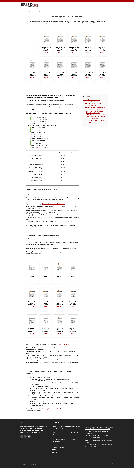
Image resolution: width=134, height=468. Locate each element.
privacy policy (56, 445)
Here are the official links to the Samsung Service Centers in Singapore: (97, 120)
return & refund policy (58, 447)
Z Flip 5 (38, 131)
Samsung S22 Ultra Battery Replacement (88, 50)
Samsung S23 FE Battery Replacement (32, 75)
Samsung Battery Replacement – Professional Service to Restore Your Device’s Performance (94, 103)
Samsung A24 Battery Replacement (45, 277)
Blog (113, 463)
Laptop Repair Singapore (54, 5)
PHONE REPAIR (94, 5)
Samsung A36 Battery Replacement (59, 304)
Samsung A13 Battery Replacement (31, 277)
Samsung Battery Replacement (91, 100)
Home (32, 11)
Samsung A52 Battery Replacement (73, 304)
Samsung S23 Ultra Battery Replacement (60, 75)
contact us (59, 441)
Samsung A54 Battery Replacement (45, 331)
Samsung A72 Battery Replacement (73, 331)
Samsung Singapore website (50, 409)
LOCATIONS (106, 5)
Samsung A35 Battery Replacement (45, 304)
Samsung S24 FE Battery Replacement (74, 75)
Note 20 (38, 147)
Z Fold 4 (43, 129)
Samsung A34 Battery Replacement (31, 304)
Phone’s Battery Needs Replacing (54, 204)
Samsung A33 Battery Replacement (73, 277)
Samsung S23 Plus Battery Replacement (46, 75)
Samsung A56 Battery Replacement (59, 331)
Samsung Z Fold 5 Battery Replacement (102, 75)
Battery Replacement (65, 344)
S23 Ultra (44, 123)
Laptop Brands (69, 5)
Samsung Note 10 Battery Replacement (46, 50)
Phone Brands (82, 5)
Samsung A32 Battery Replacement (59, 277)
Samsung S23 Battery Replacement (102, 50)
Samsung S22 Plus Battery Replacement (74, 50)
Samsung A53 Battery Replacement (31, 331)
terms (54, 449)
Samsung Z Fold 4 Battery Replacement (88, 75)
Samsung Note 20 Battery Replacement (60, 50)
